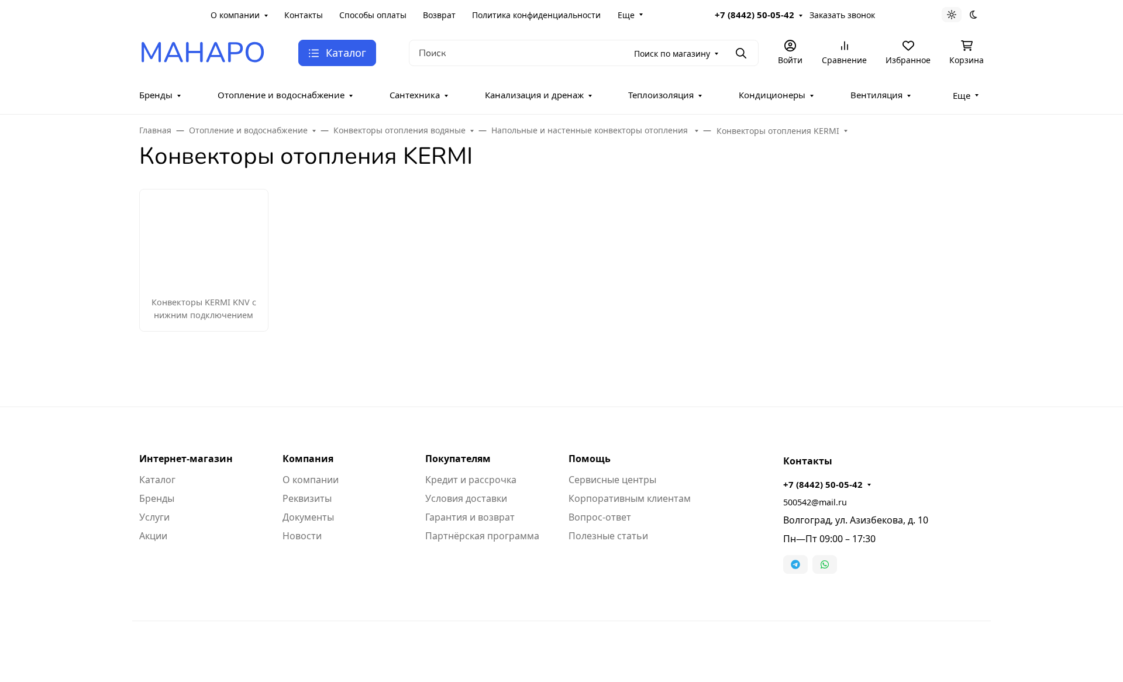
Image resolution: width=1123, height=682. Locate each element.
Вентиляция (876, 95)
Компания (308, 458)
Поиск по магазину (672, 53)
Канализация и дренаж (534, 95)
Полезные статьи (608, 535)
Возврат (439, 14)
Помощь (590, 458)
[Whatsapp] (824, 564)
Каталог (157, 479)
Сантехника (415, 95)
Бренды (156, 95)
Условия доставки (466, 498)
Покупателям (458, 458)
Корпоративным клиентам (630, 498)
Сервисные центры (612, 479)
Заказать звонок (842, 14)
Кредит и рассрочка (470, 479)
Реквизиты (307, 498)
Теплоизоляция (661, 95)
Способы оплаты (373, 14)
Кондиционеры (772, 95)
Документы (308, 517)
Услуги (154, 517)
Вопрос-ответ (600, 517)
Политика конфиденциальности (536, 14)
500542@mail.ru (815, 502)
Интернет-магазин (186, 458)
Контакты (303, 14)
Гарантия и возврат (470, 517)
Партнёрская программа (482, 535)
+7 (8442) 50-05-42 (754, 14)
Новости (302, 535)
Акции (153, 535)
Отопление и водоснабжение (281, 95)
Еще (626, 14)
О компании (235, 14)
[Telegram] (795, 564)
